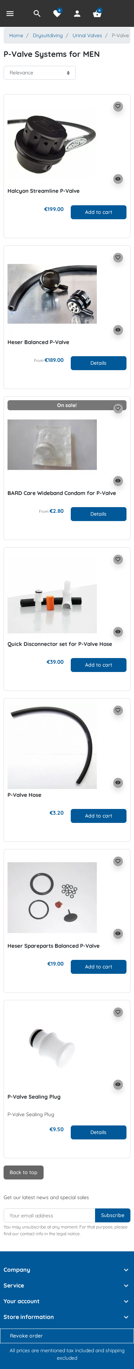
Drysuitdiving (48, 35)
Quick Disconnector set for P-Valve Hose (60, 644)
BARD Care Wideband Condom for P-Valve (62, 493)
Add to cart (98, 212)
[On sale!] (52, 444)
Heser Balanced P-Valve (38, 342)
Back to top (24, 1172)
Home (16, 35)
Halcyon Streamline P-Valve (44, 190)
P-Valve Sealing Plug (34, 1096)
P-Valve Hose (24, 794)
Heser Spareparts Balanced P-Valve (54, 945)
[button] (37, 13)
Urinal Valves (87, 35)
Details (98, 363)
